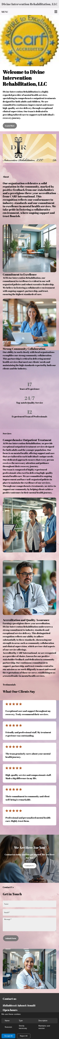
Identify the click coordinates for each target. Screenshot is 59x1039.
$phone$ (22, 1005)
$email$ (31, 1005)
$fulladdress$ (10, 1005)
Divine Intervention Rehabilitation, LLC (29, 4)
